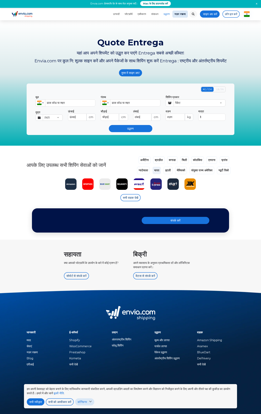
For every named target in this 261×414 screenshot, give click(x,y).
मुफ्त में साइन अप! (130, 73)
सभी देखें (73, 364)
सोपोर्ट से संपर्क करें (76, 276)
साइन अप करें (210, 14)
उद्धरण (167, 14)
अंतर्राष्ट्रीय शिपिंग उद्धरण (167, 358)
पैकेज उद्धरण (160, 352)
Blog (30, 358)
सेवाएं (29, 346)
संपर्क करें (175, 220)
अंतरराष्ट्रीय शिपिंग (121, 339)
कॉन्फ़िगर (82, 402)
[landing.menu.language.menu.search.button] (193, 14)
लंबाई (145, 114)
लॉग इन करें (231, 14)
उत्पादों (116, 14)
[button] (40, 102)
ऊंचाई (80, 114)
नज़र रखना (180, 14)
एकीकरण (142, 14)
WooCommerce (80, 346)
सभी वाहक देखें (130, 197)
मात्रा (201, 111)
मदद (29, 340)
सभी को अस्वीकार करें (59, 402)
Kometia (75, 358)
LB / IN (220, 89)
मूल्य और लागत (162, 340)
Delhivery (204, 358)
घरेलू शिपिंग (117, 345)
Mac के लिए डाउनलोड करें (155, 3)
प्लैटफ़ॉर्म (129, 14)
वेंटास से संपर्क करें (145, 276)
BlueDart (203, 352)
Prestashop (77, 352)
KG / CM (207, 89)
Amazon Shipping (209, 340)
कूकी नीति (59, 393)
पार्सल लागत (160, 346)
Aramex (202, 346)
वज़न (178, 114)
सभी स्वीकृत (35, 402)
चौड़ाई (113, 114)
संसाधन (155, 14)
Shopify (74, 340)
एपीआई (30, 364)
